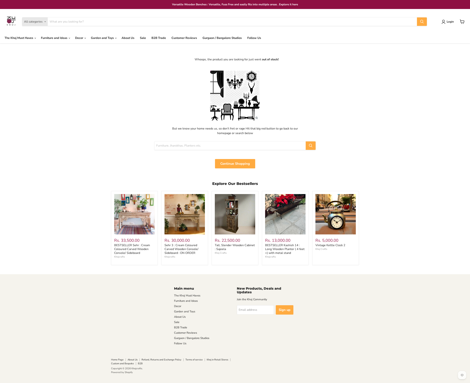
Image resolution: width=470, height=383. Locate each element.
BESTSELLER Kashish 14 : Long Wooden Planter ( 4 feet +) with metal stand (285, 249)
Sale (143, 38)
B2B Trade (158, 38)
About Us (128, 38)
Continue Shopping (235, 163)
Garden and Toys (103, 38)
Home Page (117, 359)
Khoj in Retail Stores (217, 359)
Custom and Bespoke (122, 363)
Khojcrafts (119, 256)
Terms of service (194, 359)
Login (450, 21)
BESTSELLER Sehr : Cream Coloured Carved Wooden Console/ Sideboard (132, 249)
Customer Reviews (184, 38)
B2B (140, 363)
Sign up (284, 310)
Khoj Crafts (221, 253)
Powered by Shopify (122, 372)
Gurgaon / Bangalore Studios (222, 38)
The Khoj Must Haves (19, 38)
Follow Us (254, 38)
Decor (79, 38)
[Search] (422, 21)
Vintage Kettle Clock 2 (330, 245)
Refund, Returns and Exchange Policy (161, 359)
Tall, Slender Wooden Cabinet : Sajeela (235, 247)
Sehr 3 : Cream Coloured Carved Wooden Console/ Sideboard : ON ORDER (181, 249)
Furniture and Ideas (54, 38)
